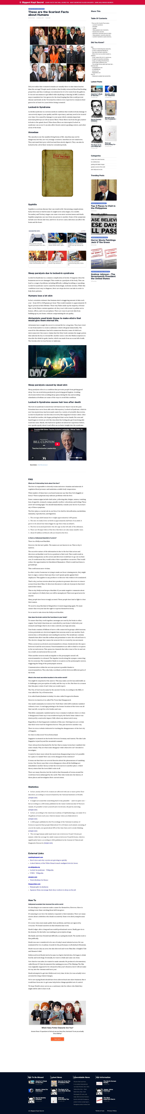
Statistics (93, 55)
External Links (94, 65)
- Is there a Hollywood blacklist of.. (99, 50)
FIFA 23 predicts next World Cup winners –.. (55, 262)
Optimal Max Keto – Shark (80, 1089)
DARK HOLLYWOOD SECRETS (104, 2)
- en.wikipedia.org (95, 69)
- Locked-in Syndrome (97, 25)
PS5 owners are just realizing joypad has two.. (37, 244)
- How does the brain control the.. (99, 52)
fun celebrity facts (95, 161)
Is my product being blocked (81, 1084)
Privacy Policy (112, 1110)
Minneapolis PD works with (80, 1094)
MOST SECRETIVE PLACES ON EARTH (82, 2)
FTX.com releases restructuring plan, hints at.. (76, 263)
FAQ (92, 47)
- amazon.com (95, 71)
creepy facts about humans (97, 159)
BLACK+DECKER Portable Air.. (81, 1099)
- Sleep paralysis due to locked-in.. (100, 30)
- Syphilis (93, 28)
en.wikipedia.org (34, 867)
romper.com (33, 798)
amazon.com (32, 877)
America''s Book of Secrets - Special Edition (41, 1083)
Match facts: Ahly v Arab (80, 1091)
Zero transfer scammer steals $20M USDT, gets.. (56, 244)
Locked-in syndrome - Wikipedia (41, 870)
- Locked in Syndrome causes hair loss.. (101, 36)
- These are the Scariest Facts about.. (100, 23)
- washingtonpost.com (96, 67)
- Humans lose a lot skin (97, 31)
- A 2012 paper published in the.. (99, 62)
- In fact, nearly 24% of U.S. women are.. (101, 57)
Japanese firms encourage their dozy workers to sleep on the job (53, 890)
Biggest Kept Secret (33, 2)
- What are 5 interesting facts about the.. (101, 48)
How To (93, 74)
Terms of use (100, 1110)
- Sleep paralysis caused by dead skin (101, 35)
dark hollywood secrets (96, 169)
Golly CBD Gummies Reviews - (81, 1096)
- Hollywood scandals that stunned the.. (101, 76)
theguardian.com (34, 884)
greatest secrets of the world (98, 167)
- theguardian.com (96, 72)
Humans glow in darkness (39, 887)
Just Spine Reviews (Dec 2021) (81, 1086)
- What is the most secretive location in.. (101, 54)
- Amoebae (94, 26)
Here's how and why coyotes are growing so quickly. (48, 860)
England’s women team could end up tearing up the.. (75, 245)
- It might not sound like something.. (100, 59)
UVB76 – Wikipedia (36, 873)
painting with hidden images (98, 164)
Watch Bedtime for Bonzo (39, 880)
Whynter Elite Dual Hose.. (80, 1081)
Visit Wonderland (43, 465)
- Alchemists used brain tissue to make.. (101, 33)
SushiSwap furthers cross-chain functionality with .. (37, 262)
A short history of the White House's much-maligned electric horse (54, 863)
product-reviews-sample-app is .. (82, 1102)
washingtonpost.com (35, 857)
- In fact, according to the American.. (100, 60)
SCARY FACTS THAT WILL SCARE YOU (57, 2)
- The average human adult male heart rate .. (102, 64)
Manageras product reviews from (82, 1104)
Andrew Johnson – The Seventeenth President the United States (103, 276)
